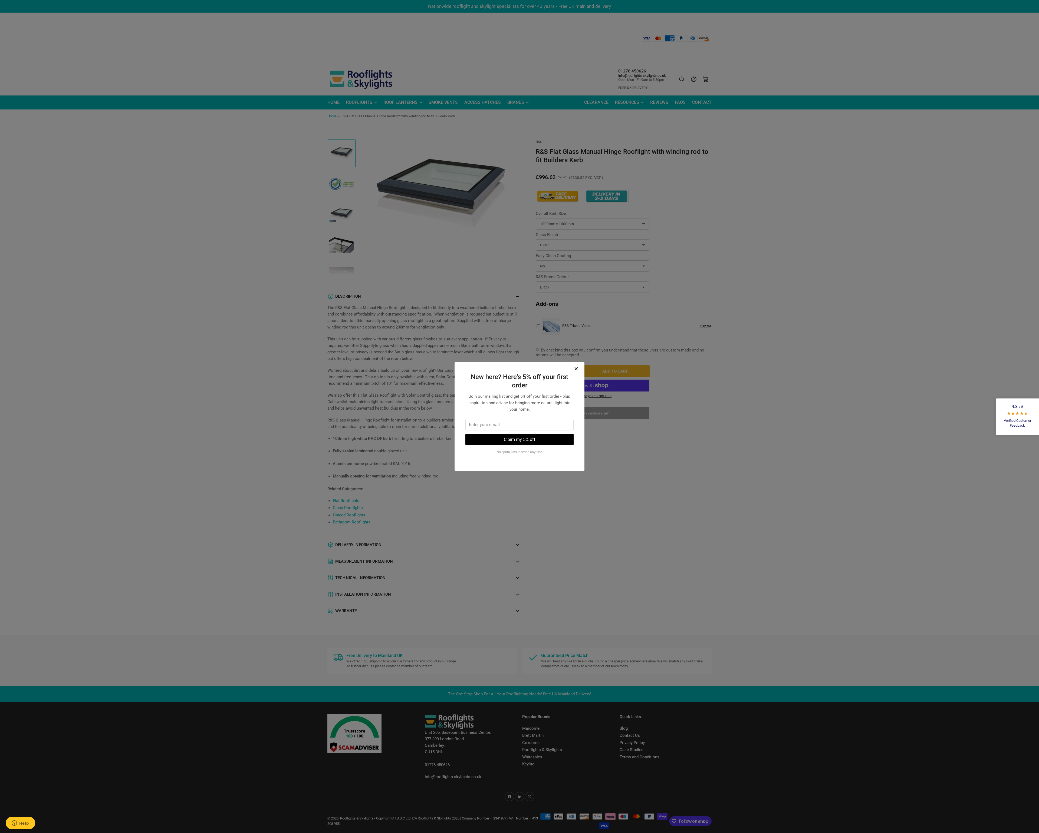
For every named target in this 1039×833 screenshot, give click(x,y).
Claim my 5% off (519, 439)
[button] (1017, 416)
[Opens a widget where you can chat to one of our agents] (20, 823)
